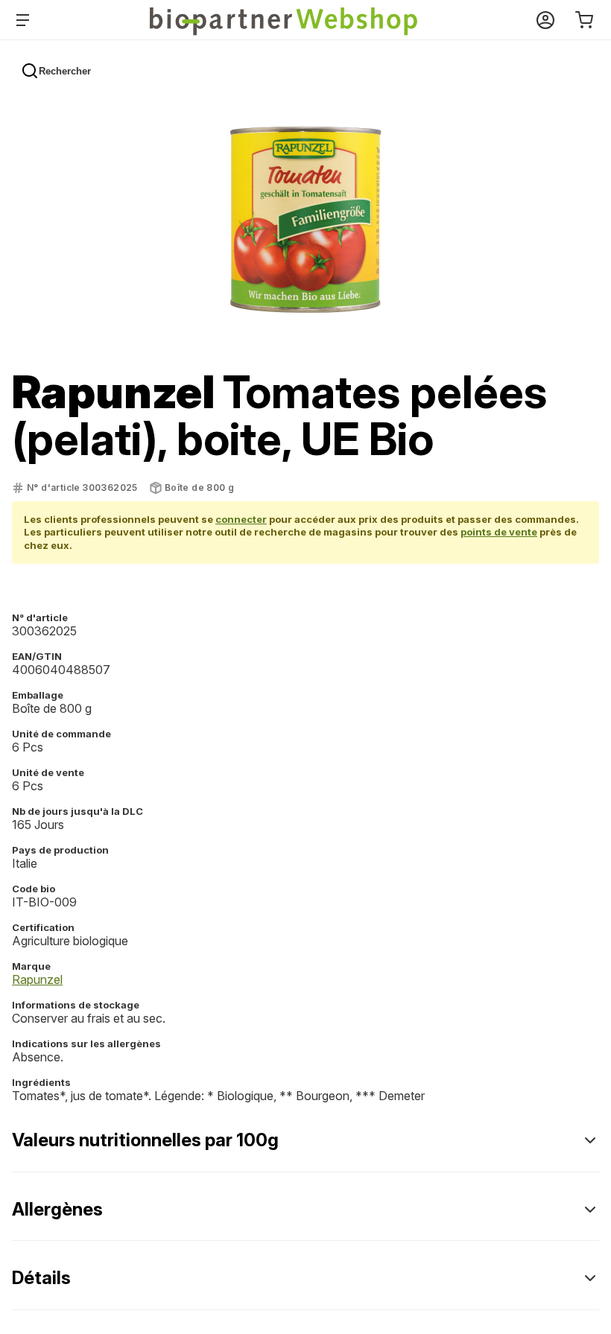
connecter (241, 519)
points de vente (498, 532)
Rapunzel (37, 979)
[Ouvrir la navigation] (25, 20)
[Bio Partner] (285, 20)
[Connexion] (545, 20)
